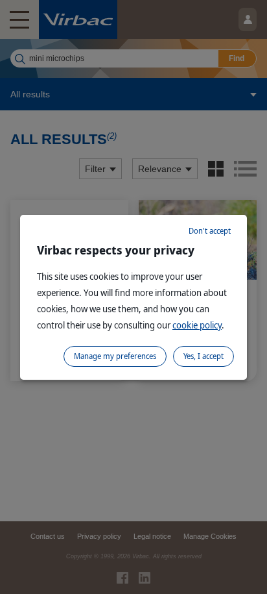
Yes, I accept (203, 356)
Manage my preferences (115, 356)
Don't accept (210, 230)
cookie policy (197, 325)
